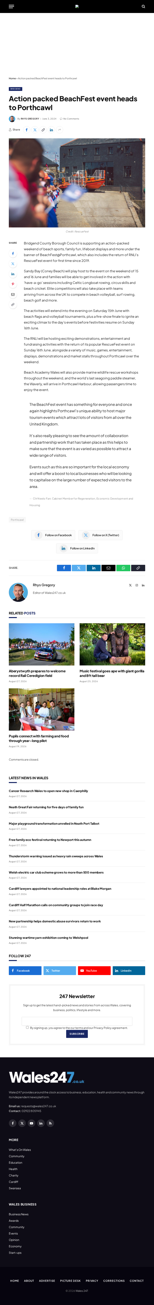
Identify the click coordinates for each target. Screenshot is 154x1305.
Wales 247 (82, 1290)
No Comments (71, 118)
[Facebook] (13, 253)
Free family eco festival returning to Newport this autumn (50, 840)
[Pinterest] (13, 284)
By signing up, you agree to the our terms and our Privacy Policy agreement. (79, 1028)
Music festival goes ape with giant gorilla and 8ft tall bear (112, 673)
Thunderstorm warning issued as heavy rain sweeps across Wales (56, 856)
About (29, 1280)
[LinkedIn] (13, 274)
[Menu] (11, 6)
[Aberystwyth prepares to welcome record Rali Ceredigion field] (41, 644)
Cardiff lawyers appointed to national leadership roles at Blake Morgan (60, 888)
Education (15, 1162)
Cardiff (13, 1181)
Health (13, 1169)
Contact (137, 1280)
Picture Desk (70, 1280)
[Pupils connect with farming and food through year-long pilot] (41, 709)
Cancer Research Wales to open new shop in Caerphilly (48, 791)
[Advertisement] (77, 45)
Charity (13, 1175)
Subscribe (77, 1033)
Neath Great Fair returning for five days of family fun (46, 807)
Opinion (14, 1240)
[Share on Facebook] (26, 129)
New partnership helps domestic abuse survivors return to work (55, 921)
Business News (18, 1214)
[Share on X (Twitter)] (34, 129)
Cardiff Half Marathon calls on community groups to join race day (56, 905)
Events (13, 1233)
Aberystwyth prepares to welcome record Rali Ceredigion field (37, 673)
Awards (14, 1220)
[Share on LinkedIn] (51, 129)
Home (12, 78)
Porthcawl (17, 519)
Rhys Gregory (30, 118)
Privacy (92, 1280)
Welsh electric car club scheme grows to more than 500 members (56, 872)
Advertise (47, 1280)
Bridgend (15, 89)
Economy (15, 1246)
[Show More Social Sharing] (59, 129)
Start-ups (15, 1252)
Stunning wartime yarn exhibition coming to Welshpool (48, 937)
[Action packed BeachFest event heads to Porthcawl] (77, 182)
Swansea (15, 1188)
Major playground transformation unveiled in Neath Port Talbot (54, 823)
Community (16, 1156)
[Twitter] (13, 264)
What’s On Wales (20, 1149)
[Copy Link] (43, 129)
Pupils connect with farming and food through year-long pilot (39, 738)
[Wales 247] (77, 6)
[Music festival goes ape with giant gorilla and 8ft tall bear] (112, 644)
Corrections (114, 1280)
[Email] (13, 294)
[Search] (143, 6)
